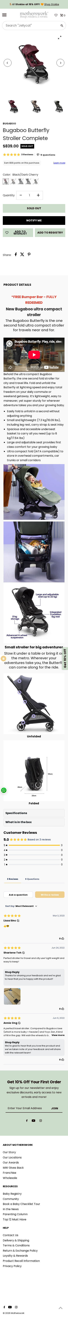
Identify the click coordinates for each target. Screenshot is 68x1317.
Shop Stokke (51, 4)
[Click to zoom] (59, 37)
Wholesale (10, 1178)
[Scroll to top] (61, 1308)
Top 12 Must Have (14, 1219)
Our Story (9, 1152)
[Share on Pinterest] (29, 255)
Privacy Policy (12, 1266)
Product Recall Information (21, 1261)
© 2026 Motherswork (13, 1313)
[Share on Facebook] (16, 255)
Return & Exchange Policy (20, 1251)
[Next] (60, 63)
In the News (11, 1209)
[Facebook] (27, 1121)
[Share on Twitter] (22, 255)
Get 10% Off (65, 658)
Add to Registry (50, 233)
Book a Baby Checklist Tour (21, 1204)
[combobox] (30, 25)
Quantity (9, 195)
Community (11, 1199)
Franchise (9, 1173)
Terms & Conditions (16, 1245)
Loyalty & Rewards (15, 1256)
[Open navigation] (9, 15)
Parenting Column (15, 1214)
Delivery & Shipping (16, 1240)
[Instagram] (40, 1121)
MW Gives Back (13, 1168)
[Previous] (8, 63)
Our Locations (12, 1157)
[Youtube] (33, 1121)
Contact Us (10, 1235)
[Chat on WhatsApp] (4, 790)
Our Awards (11, 1162)
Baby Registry (12, 1194)
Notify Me (34, 220)
